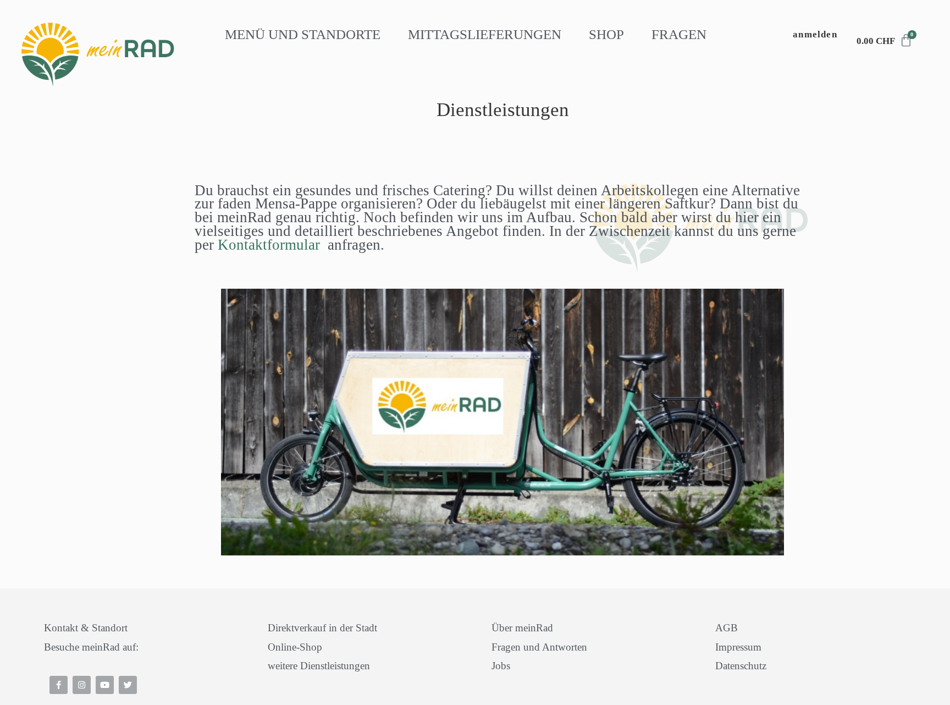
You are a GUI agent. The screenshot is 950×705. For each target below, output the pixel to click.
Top (29, 677)
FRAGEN (678, 34)
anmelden (815, 34)
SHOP (606, 34)
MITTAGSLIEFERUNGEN (484, 34)
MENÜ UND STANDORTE (302, 34)
